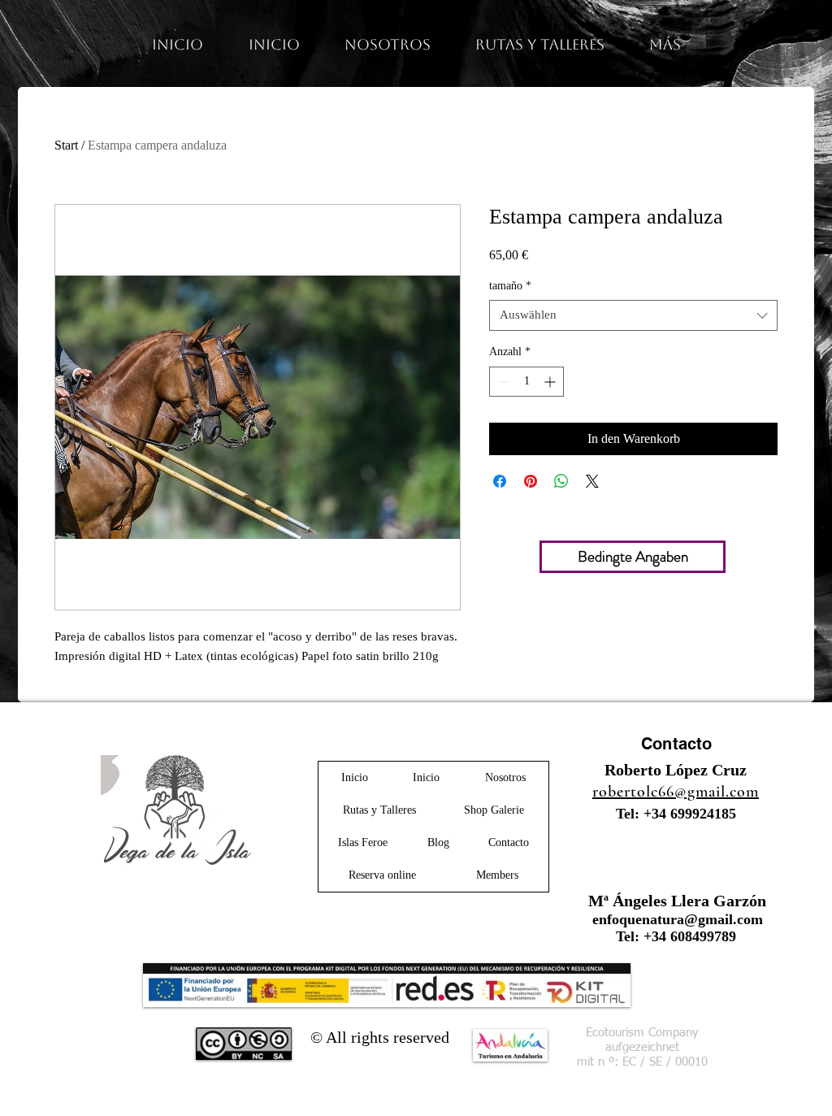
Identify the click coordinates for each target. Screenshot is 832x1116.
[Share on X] (592, 481)
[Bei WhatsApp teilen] (561, 481)
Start (66, 145)
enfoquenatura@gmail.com (677, 919)
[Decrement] (502, 381)
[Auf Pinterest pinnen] (530, 481)
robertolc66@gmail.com (675, 791)
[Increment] (551, 381)
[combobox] (633, 315)
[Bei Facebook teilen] (499, 481)
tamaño (510, 286)
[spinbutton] (526, 381)
